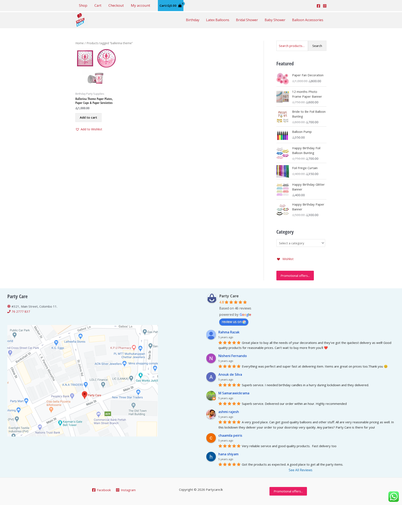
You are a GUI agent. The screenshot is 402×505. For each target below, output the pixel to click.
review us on (232, 321)
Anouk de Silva (230, 374)
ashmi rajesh (228, 411)
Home (79, 43)
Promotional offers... (295, 275)
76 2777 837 (21, 311)
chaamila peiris (230, 435)
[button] (88, 129)
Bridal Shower (247, 20)
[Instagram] (325, 6)
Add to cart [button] (88, 117)
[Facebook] (318, 6)
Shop (83, 5)
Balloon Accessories (307, 20)
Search (317, 46)
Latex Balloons (217, 20)
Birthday (192, 20)
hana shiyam (228, 454)
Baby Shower (275, 20)
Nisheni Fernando (232, 356)
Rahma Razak (229, 332)
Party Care (229, 295)
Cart (97, 5)
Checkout (116, 5)
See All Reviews (300, 470)
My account (140, 5)
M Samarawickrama (233, 393)
